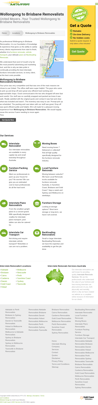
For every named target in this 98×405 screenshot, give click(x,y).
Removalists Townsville (38, 330)
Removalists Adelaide (37, 310)
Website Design (5, 400)
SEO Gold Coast (5, 402)
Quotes (55, 355)
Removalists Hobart (36, 318)
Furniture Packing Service (18, 169)
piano (21, 55)
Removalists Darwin (37, 315)
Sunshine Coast (23, 278)
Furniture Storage (51, 203)
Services (55, 349)
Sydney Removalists (60, 333)
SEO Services (16, 402)
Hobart (4, 287)
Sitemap (55, 367)
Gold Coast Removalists (61, 318)
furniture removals (17, 52)
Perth (19, 275)
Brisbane (5, 272)
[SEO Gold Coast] (86, 400)
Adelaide (4, 270)
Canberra (5, 278)
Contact (55, 352)
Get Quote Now (8, 120)
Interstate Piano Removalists (17, 204)
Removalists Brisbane (37, 312)
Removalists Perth (36, 324)
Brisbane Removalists (60, 310)
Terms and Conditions (60, 364)
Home (4, 33)
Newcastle (21, 272)
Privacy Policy (57, 361)
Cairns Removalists (59, 312)
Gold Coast (6, 284)
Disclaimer (56, 358)
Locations (16, 33)
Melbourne (21, 270)
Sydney (20, 281)
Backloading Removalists (48, 233)
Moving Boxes (49, 143)
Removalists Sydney (37, 327)
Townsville (21, 284)
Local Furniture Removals (50, 169)
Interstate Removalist (15, 144)
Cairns (4, 275)
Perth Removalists (59, 324)
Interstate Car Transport (16, 233)
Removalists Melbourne (38, 321)
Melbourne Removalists (61, 321)
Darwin (4, 281)
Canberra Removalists (61, 315)
